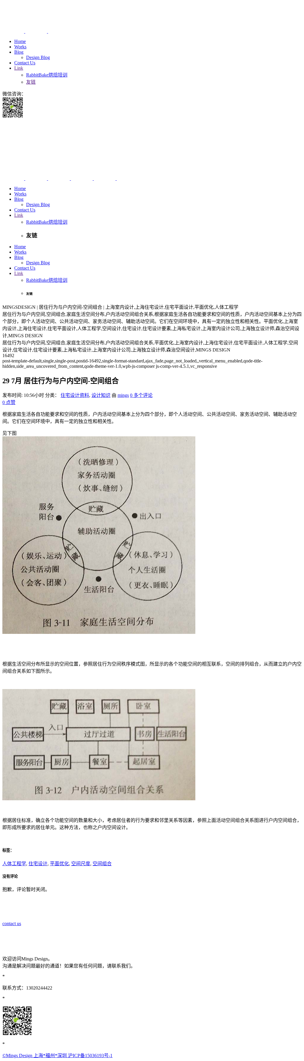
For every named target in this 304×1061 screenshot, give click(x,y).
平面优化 (59, 863)
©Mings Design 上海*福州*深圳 (35, 1055)
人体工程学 (14, 863)
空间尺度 (80, 863)
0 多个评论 (141, 395)
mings (123, 395)
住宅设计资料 (75, 395)
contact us (11, 923)
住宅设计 (38, 863)
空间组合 (102, 863)
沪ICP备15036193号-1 (90, 1055)
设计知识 (100, 395)
